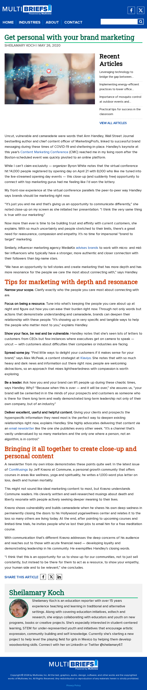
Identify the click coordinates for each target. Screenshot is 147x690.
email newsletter (21, 428)
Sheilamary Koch (20, 45)
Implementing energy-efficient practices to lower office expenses (119, 87)
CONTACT (73, 22)
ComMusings (18, 469)
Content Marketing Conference (44, 152)
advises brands (87, 248)
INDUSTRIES (29, 22)
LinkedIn (77, 645)
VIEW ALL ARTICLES (113, 123)
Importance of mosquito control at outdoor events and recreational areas (120, 99)
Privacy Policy (73, 685)
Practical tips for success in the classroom (120, 112)
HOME (8, 22)
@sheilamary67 (111, 645)
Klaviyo (85, 358)
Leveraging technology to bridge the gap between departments (116, 74)
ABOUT (52, 22)
